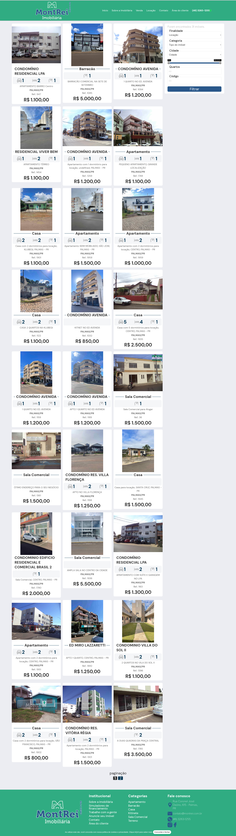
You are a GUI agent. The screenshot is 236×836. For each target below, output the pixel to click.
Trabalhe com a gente (103, 812)
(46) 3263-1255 (201, 10)
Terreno (133, 821)
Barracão (134, 806)
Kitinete (133, 813)
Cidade (174, 50)
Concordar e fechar (162, 832)
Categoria (175, 40)
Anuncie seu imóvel (101, 816)
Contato (163, 10)
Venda (139, 10)
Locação (151, 10)
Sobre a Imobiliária (122, 10)
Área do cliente (180, 10)
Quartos (174, 67)
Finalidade (176, 31)
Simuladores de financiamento (99, 807)
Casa (131, 809)
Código (173, 76)
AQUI (137, 832)
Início (105, 10)
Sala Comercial (137, 817)
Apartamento (136, 802)
